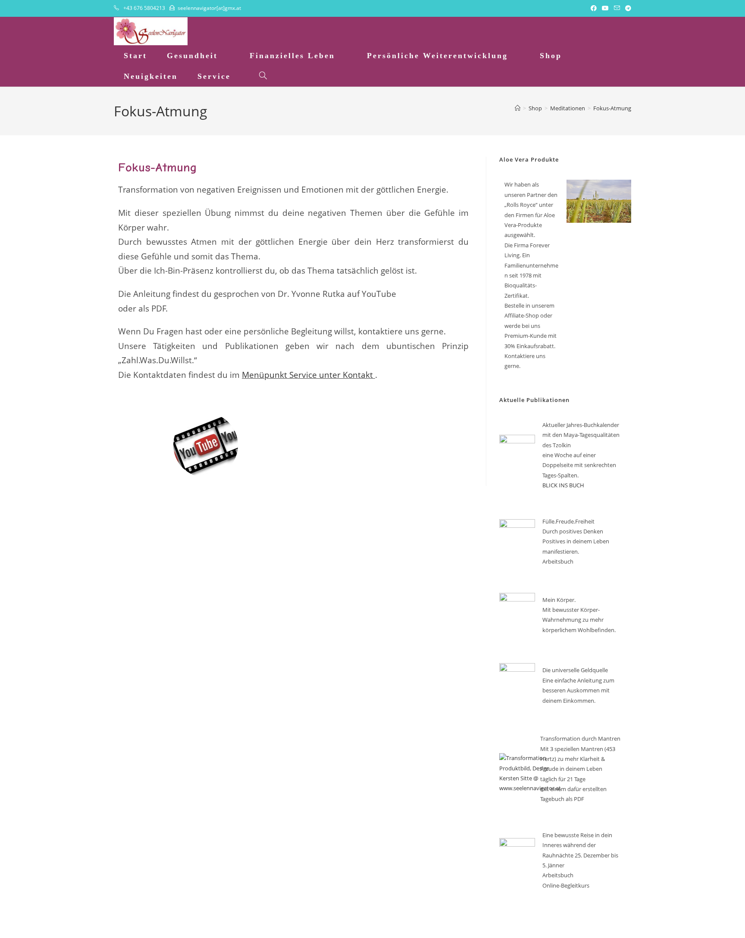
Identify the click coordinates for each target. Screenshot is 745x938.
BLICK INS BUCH (563, 485)
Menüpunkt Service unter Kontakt (307, 374)
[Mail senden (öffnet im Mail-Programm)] (617, 8)
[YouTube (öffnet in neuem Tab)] (605, 8)
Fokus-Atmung (612, 108)
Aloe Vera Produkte (529, 159)
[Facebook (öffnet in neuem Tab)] (593, 8)
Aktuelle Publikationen (534, 400)
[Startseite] (517, 108)
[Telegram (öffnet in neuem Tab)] (627, 8)
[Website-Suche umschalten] (263, 76)
